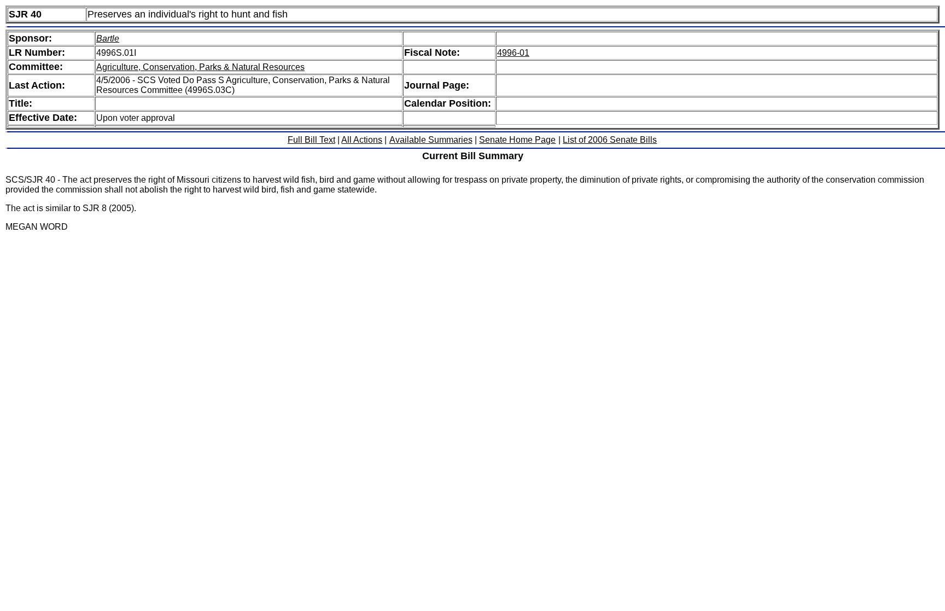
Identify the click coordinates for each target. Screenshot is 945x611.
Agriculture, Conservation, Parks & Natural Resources (200, 67)
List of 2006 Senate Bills (610, 139)
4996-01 (513, 52)
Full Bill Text (311, 139)
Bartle (107, 38)
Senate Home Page (517, 139)
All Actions (361, 139)
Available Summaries (430, 139)
